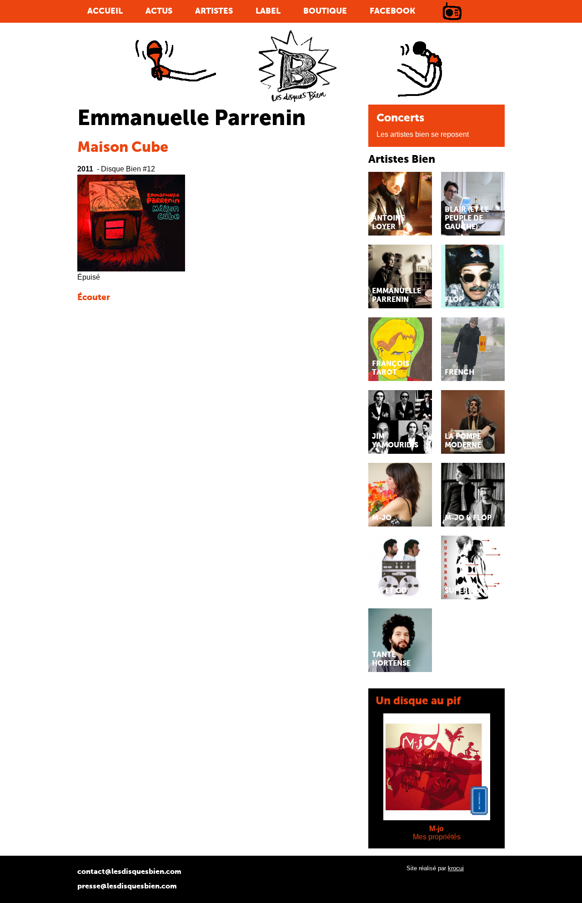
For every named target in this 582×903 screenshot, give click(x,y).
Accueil (105, 11)
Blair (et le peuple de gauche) (467, 218)
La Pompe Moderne (463, 441)
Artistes (214, 11)
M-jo (436, 829)
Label (268, 11)
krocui (456, 868)
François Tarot (390, 368)
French (459, 372)
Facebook (392, 11)
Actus (159, 11)
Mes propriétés (437, 837)
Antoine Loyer (388, 223)
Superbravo (469, 591)
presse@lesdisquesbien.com (127, 886)
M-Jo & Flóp (468, 518)
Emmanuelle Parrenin (396, 296)
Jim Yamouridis (395, 441)
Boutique (325, 11)
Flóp (454, 300)
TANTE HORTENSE (391, 659)
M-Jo (381, 518)
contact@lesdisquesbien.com (129, 872)
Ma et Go (389, 591)
